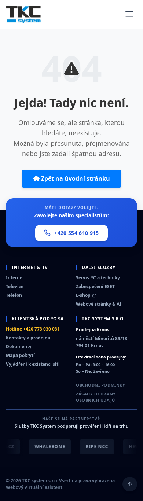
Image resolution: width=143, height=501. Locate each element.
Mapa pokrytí (20, 355)
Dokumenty (19, 346)
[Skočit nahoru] (129, 484)
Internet (15, 278)
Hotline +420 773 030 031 (33, 329)
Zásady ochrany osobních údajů (96, 397)
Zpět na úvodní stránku (75, 178)
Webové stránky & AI (98, 304)
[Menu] (129, 14)
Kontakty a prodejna (28, 338)
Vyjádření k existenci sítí (33, 364)
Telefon (14, 295)
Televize (14, 286)
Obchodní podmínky (100, 385)
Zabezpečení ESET (95, 286)
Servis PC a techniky (98, 278)
